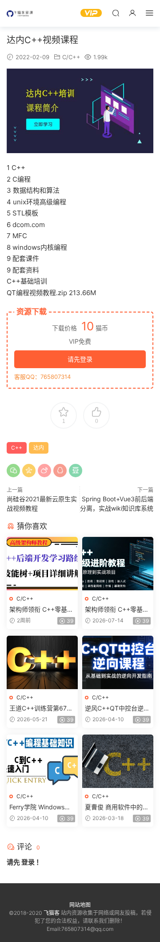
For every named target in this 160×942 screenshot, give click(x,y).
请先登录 (80, 359)
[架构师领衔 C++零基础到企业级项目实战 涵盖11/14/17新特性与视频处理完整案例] (42, 563)
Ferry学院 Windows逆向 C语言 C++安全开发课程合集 (41, 807)
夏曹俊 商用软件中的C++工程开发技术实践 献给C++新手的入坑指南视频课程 (118, 807)
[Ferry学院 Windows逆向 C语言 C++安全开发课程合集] (42, 761)
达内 (38, 447)
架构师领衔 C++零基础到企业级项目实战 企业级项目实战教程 (117, 609)
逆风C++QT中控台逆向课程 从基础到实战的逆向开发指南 (117, 708)
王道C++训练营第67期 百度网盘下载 (41, 708)
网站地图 (80, 904)
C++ (16, 447)
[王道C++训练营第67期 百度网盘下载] (42, 662)
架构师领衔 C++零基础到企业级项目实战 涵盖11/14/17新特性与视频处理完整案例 (41, 609)
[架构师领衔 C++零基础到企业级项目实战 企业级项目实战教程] (117, 563)
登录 (28, 862)
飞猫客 (20, 13)
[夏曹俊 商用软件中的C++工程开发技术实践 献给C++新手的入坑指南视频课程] (117, 761)
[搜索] (116, 12)
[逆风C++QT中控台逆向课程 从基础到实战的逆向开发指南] (117, 662)
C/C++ (71, 57)
